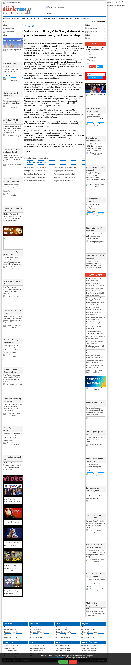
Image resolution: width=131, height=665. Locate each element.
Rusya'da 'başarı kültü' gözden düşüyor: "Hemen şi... (95, 284)
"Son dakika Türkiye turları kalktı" (94, 516)
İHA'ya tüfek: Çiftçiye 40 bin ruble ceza (12, 282)
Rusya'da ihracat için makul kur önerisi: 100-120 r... (94, 366)
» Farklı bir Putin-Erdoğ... (37, 648)
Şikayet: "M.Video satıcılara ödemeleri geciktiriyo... (94, 371)
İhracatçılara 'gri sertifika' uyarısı (92, 489)
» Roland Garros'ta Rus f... (63, 632)
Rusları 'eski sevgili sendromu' (10, 94)
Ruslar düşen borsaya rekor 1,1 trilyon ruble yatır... (95, 303)
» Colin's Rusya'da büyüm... (89, 648)
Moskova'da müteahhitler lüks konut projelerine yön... (95, 318)
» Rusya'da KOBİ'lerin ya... (37, 632)
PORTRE (47, 18)
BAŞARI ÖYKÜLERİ (65, 18)
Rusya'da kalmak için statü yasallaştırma (11, 592)
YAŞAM (29, 18)
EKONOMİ (15, 18)
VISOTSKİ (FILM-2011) (12, 522)
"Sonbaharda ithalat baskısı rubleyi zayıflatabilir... (94, 361)
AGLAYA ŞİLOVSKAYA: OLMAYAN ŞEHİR (13, 544)
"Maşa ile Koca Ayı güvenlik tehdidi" (10, 253)
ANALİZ (54, 18)
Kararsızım (92, 60)
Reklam (5, 22)
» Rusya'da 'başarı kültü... (10, 627)
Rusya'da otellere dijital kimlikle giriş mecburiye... (94, 308)
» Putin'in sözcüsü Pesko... (37, 650)
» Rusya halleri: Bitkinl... (62, 645)
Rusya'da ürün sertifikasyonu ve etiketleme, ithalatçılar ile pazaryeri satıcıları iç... (95, 496)
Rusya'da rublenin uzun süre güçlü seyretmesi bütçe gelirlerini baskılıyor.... (94, 236)
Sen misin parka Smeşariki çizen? (9, 65)
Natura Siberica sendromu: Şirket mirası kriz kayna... (94, 352)
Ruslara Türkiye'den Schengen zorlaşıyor (94, 545)
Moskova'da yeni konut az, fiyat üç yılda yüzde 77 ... (94, 299)
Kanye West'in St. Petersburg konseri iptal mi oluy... (95, 337)
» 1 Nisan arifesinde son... (11, 650)
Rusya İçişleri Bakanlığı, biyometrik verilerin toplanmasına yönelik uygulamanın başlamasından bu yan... (95, 177)
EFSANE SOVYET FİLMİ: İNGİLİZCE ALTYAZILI (11, 568)
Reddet (72, 662)
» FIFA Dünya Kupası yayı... (63, 637)
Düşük (91, 55)
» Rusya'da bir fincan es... (88, 637)
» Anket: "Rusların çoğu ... (89, 629)
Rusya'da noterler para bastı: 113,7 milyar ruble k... (95, 342)
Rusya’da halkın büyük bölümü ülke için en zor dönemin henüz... (95, 439)
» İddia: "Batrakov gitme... (63, 627)
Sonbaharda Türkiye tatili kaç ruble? (11, 121)
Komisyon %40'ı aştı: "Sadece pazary (35, 171)
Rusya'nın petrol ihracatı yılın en (63, 171)
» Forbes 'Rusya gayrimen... (89, 645)
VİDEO (76, 18)
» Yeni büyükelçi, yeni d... (37, 645)
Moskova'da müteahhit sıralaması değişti (12, 150)
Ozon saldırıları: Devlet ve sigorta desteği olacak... (94, 327)
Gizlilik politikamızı (56, 658)
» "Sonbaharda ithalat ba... (37, 634)
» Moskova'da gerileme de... (89, 632)
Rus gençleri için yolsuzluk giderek (64, 174)
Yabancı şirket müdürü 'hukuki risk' (95, 460)
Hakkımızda (13, 22)
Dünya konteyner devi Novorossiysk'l (35, 167)
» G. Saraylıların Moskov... (63, 634)
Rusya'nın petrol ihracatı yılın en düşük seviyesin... (95, 279)
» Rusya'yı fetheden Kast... (89, 650)
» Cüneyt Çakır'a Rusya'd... (63, 629)
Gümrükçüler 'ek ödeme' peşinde (93, 200)
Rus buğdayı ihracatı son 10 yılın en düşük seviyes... (95, 347)
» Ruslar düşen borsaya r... (37, 629)
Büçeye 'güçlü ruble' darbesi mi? (94, 229)
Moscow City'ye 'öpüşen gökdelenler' (12, 209)
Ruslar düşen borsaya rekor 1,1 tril (34, 181)
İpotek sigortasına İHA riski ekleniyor (95, 403)
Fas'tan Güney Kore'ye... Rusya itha (65, 167)
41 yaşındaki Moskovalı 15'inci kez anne (12, 458)
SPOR (23, 18)
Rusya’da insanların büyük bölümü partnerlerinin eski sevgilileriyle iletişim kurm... (12, 101)
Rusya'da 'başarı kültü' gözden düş (34, 174)
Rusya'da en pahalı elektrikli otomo (34, 177)
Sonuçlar (92, 67)
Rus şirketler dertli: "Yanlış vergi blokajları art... (94, 313)
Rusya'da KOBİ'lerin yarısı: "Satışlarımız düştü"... (94, 323)
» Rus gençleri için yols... (10, 629)
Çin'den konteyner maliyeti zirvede (93, 110)
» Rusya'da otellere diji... (10, 637)
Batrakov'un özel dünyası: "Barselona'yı (12, 180)
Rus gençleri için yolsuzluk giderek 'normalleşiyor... (94, 289)
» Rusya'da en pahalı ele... (11, 632)
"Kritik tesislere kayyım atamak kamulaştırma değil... (95, 332)
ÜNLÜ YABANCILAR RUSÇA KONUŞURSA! (12, 500)
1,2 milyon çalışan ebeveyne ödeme (10, 370)
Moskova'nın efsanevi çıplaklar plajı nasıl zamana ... (95, 356)
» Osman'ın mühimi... (9, 648)
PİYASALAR (85, 18)
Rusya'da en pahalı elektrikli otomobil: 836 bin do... (95, 294)
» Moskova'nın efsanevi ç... (89, 627)
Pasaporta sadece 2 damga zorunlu (93, 575)
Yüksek (91, 52)
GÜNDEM (6, 18)
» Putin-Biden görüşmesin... (63, 650)
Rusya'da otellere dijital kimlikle (63, 181)
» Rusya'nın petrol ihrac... (36, 627)
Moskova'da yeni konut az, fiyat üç (64, 177)
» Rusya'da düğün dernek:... (89, 634)
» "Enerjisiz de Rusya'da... (62, 648)
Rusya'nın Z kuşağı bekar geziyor (10, 341)
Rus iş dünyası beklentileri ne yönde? (94, 139)
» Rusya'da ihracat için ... (36, 637)
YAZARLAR (38, 18)
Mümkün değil (93, 57)
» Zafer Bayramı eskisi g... (11, 645)
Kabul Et (63, 662)
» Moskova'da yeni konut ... (11, 634)
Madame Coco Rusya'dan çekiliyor (93, 604)
